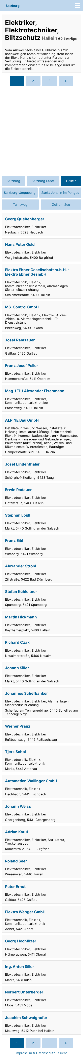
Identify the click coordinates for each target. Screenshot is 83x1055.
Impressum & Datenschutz (35, 1053)
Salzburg (13, 6)
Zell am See (61, 204)
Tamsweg (20, 204)
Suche (62, 1053)
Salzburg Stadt (43, 181)
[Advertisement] (41, 131)
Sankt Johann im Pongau (60, 193)
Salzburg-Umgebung (19, 193)
